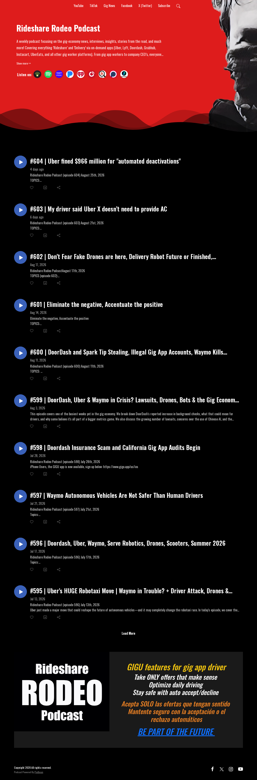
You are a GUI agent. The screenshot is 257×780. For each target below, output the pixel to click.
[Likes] (32, 188)
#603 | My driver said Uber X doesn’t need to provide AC (98, 209)
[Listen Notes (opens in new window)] (102, 74)
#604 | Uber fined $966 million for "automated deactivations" (105, 161)
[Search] (178, 6)
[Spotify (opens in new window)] (48, 74)
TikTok (93, 5)
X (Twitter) (145, 5)
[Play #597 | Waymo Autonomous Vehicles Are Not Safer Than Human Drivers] (20, 496)
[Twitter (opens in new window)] (222, 768)
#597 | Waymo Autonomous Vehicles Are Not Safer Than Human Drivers (116, 495)
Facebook (126, 5)
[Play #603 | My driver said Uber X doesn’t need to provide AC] (20, 209)
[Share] (59, 188)
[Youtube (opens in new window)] (240, 768)
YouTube (78, 5)
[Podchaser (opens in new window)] (113, 74)
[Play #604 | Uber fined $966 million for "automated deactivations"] (20, 162)
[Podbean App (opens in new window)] (37, 74)
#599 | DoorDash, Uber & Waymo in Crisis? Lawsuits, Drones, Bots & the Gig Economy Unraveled (134, 400)
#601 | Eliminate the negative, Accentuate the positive (96, 304)
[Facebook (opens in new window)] (212, 768)
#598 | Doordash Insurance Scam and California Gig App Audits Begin (115, 447)
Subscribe (164, 5)
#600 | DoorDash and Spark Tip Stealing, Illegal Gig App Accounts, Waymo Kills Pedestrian (126, 352)
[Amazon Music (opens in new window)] (59, 74)
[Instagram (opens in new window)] (230, 768)
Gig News (109, 5)
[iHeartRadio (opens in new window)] (81, 74)
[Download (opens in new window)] (45, 188)
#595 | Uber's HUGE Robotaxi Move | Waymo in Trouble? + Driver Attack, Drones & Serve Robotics (129, 590)
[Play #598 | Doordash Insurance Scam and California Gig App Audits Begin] (20, 448)
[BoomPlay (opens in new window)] (124, 74)
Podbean (39, 772)
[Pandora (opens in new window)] (70, 74)
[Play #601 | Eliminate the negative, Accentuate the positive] (20, 305)
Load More (128, 633)
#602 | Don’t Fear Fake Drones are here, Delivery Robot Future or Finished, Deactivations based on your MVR (121, 256)
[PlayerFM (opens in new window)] (91, 74)
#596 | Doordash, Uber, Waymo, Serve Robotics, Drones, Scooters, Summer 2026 (127, 543)
